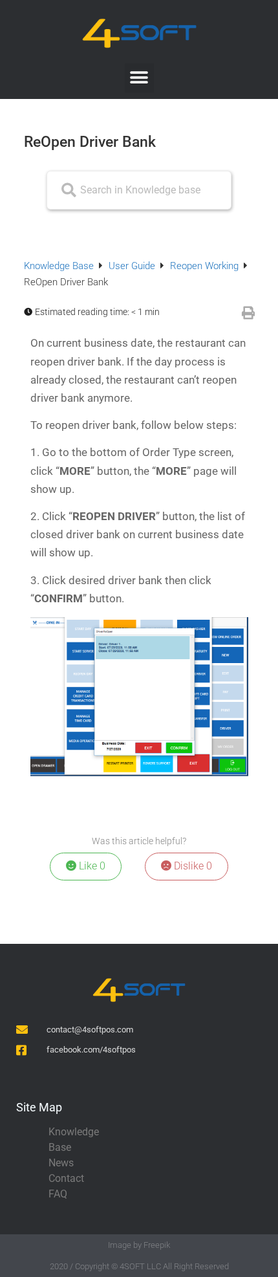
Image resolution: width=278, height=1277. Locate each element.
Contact (66, 1178)
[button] (139, 78)
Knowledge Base (60, 266)
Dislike (191, 866)
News (61, 1163)
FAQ (57, 1194)
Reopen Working (205, 266)
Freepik (157, 1245)
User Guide (133, 266)
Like (90, 866)
